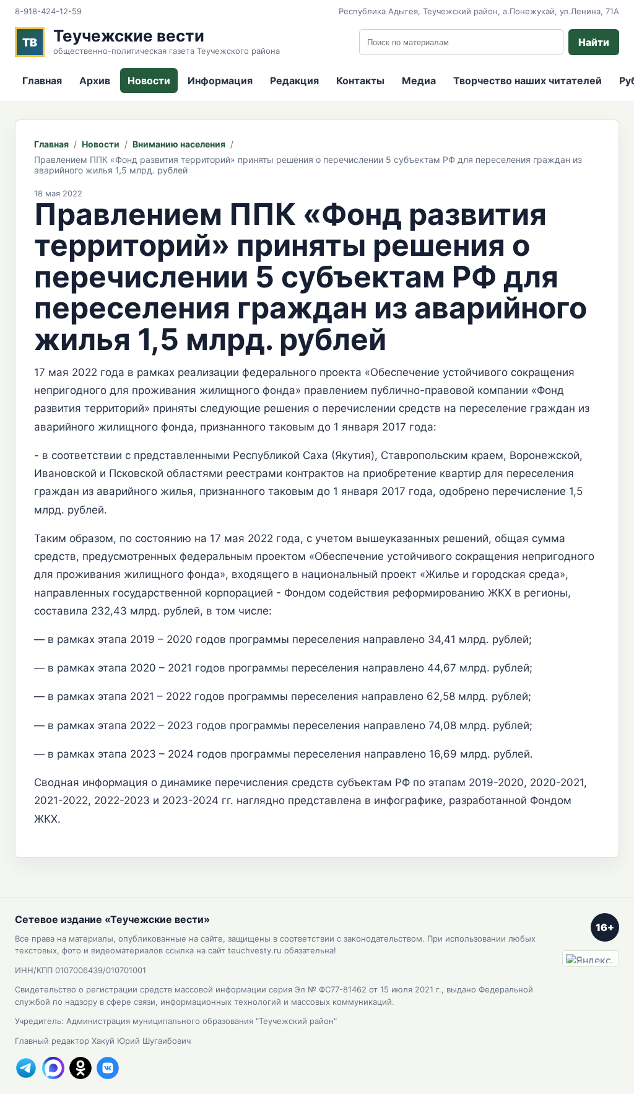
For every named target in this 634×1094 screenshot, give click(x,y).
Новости (149, 80)
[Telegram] (26, 1068)
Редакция (294, 80)
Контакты (360, 80)
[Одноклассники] (80, 1068)
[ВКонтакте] (108, 1068)
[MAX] (53, 1068)
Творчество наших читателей (527, 80)
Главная (42, 80)
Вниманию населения (178, 144)
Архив (94, 80)
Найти (593, 42)
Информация (220, 80)
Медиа (419, 80)
